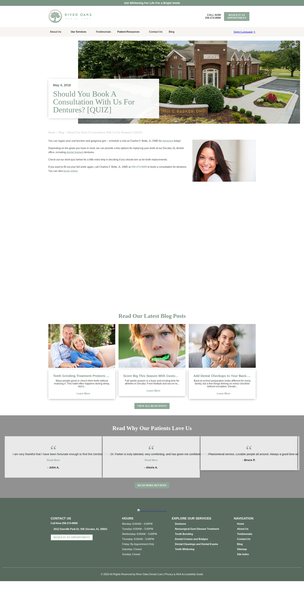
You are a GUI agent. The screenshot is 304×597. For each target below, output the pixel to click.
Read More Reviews (152, 485)
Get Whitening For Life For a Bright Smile (152, 3)
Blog (171, 31)
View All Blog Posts (152, 406)
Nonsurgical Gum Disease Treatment (197, 529)
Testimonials (103, 31)
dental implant (74, 152)
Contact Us (155, 31)
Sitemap (242, 549)
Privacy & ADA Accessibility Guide (184, 574)
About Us (55, 31)
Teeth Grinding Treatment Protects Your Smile (82, 376)
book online (70, 171)
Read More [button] (53, 460)
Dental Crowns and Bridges (191, 539)
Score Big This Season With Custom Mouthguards (152, 376)
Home (51, 132)
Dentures (180, 523)
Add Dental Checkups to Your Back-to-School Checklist (222, 376)
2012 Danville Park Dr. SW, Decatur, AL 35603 (80, 529)
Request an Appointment (236, 16)
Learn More (83, 393)
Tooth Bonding (184, 534)
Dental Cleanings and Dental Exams (196, 544)
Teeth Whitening (184, 549)
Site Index (243, 554)
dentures (167, 141)
